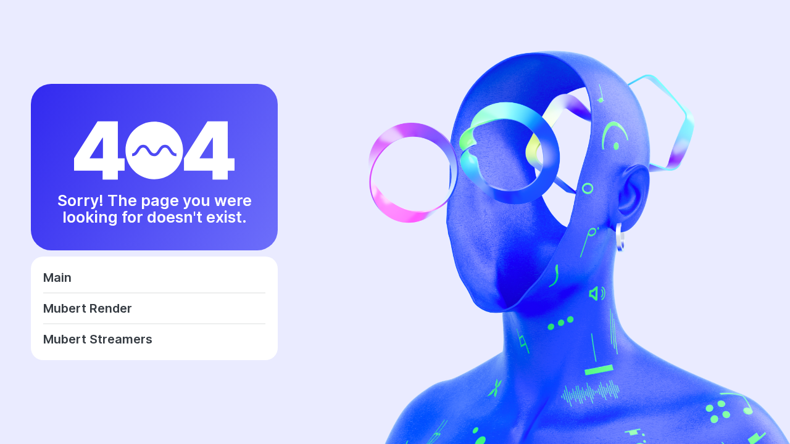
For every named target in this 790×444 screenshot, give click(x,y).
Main (57, 277)
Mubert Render (87, 308)
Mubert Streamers (97, 339)
